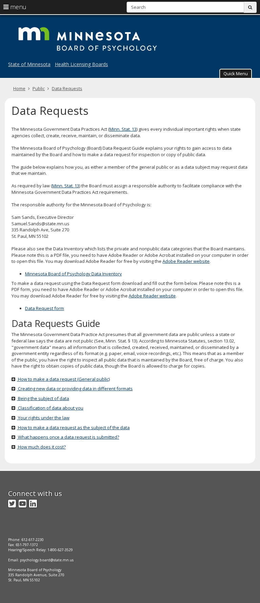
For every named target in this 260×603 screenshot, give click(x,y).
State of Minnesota (29, 64)
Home (19, 88)
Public (38, 88)
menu (17, 7)
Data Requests (67, 88)
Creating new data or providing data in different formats (75, 389)
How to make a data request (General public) (63, 379)
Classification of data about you (50, 408)
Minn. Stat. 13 (122, 129)
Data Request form (44, 308)
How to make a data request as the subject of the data (73, 427)
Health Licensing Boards (81, 64)
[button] (235, 73)
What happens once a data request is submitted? (68, 437)
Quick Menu (235, 73)
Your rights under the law (43, 418)
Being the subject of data (43, 398)
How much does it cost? (41, 447)
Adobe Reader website (186, 261)
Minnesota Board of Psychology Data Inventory (73, 274)
